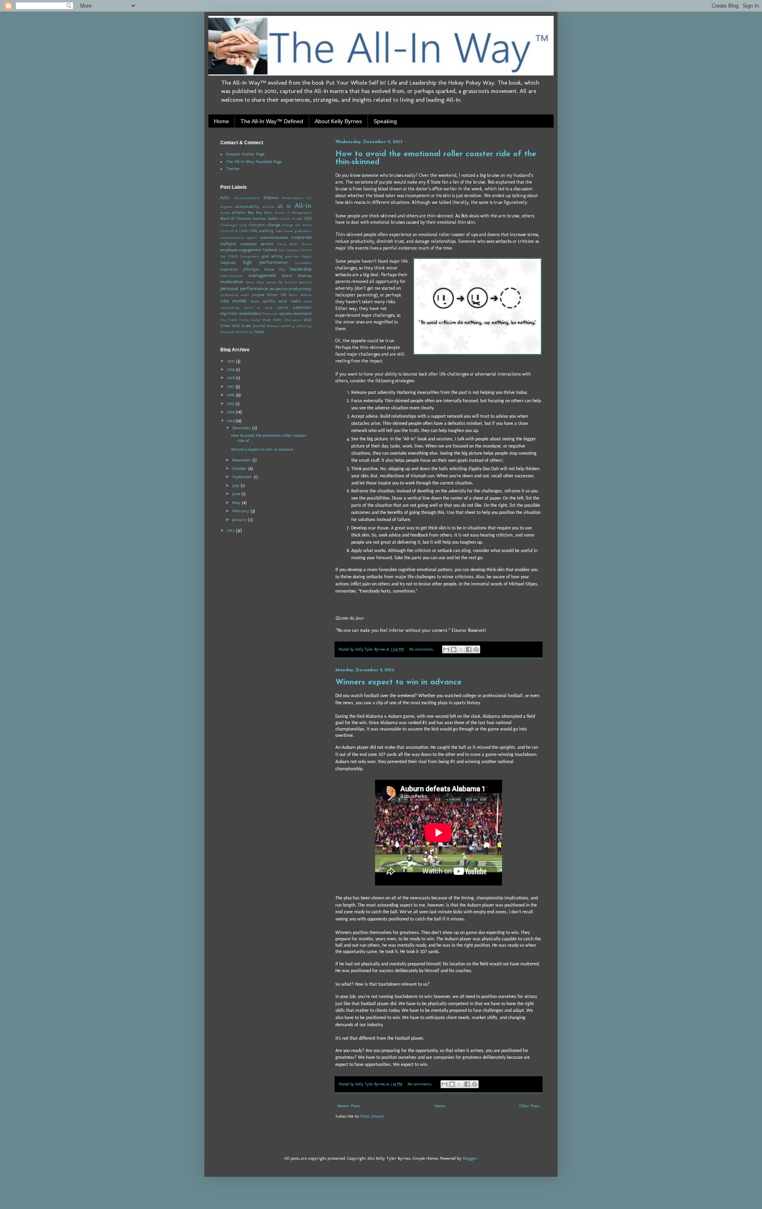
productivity (300, 288)
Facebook (270, 250)
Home (221, 121)
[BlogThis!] (454, 649)
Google (306, 256)
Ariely (225, 213)
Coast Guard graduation (293, 231)
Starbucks (270, 314)
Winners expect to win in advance (398, 682)
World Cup (244, 332)
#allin (225, 198)
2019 (231, 369)
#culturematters (247, 198)
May (237, 502)
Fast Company (289, 250)
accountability (247, 206)
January (240, 519)
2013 (231, 420)
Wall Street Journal (248, 326)
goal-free (291, 256)
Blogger (470, 1158)
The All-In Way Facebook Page (254, 161)
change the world (297, 225)
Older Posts (529, 1105)
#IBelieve (271, 198)
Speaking (385, 121)
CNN (253, 231)
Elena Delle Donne (294, 244)
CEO (308, 218)
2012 (231, 530)
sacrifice (268, 301)
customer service (257, 243)
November (242, 460)
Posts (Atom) (372, 1116)
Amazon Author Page (245, 154)
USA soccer (293, 320)
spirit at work (258, 308)
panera (271, 282)
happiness (228, 262)
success (285, 313)
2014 (231, 412)
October (240, 468)
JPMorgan (251, 269)
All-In (303, 205)
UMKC (277, 320)
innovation (303, 263)
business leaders (265, 218)
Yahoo (259, 331)
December (242, 427)
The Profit (228, 320)
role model (233, 301)
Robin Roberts (300, 295)
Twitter (233, 168)
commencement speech (238, 238)
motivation (231, 282)
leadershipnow (231, 276)
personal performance (244, 288)
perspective (278, 289)
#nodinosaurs (292, 198)
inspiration (229, 269)
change (273, 224)
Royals (254, 301)
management (262, 275)
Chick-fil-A (229, 231)
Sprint (282, 307)
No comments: (422, 649)
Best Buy (255, 212)
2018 (231, 377)
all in (284, 206)
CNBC (243, 231)
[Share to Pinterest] (476, 649)
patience (305, 282)
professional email (234, 295)
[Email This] (446, 649)
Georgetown (249, 256)
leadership (301, 269)
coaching (266, 231)
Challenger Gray (233, 225)
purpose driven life (269, 295)
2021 (231, 361)
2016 (231, 394)
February (241, 510)
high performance (265, 262)
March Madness (297, 275)
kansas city (274, 269)
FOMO (233, 256)
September (243, 476)
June (236, 493)
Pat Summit (287, 282)
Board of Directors (235, 218)
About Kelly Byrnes (338, 121)
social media (289, 301)
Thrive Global (250, 320)
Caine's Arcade (291, 219)
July (236, 485)
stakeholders (250, 313)
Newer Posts (348, 1105)
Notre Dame (255, 282)
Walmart (272, 326)
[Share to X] (461, 649)
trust (266, 320)
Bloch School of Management (288, 213)
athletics (239, 212)
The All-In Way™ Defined (272, 121)
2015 (231, 403)
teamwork (302, 313)
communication (274, 237)
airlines (268, 207)
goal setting (272, 256)
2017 (231, 386)
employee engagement (241, 249)
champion (256, 225)
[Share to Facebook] (469, 649)
